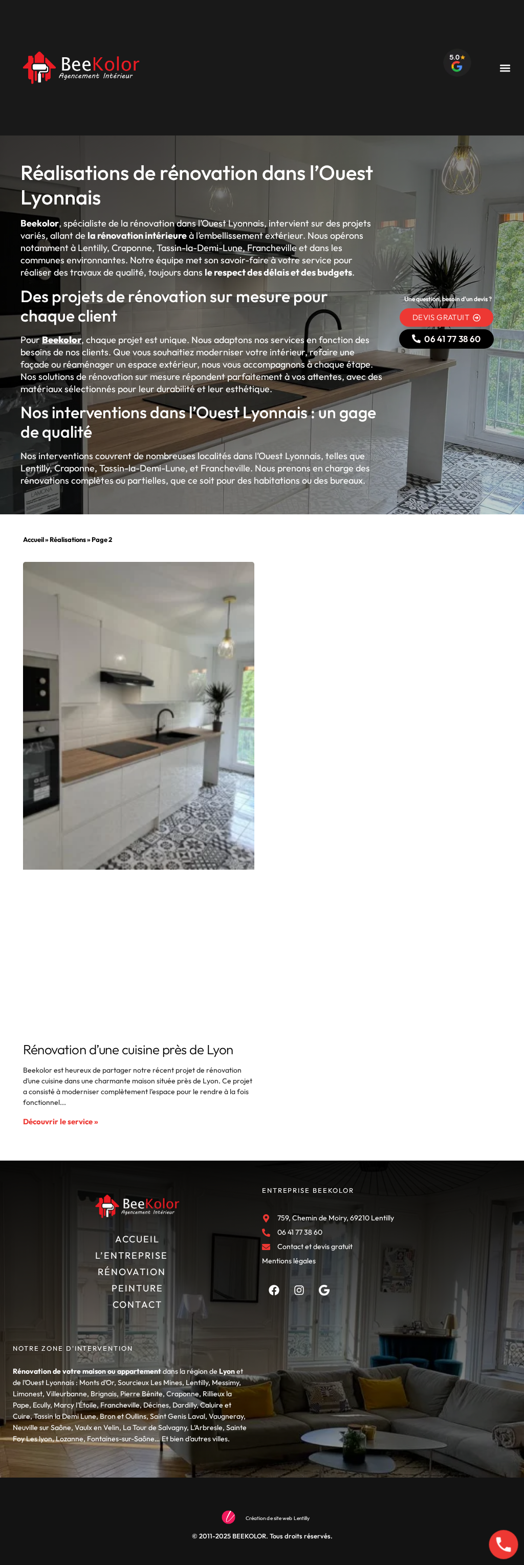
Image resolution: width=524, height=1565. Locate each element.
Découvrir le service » (60, 1121)
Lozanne (69, 1438)
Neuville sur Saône (42, 1427)
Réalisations (68, 539)
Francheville (120, 1405)
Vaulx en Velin (97, 1427)
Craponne (182, 1393)
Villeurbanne (66, 1393)
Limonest (27, 1393)
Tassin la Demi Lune (65, 1416)
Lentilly (197, 1382)
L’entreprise (131, 1255)
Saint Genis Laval (177, 1416)
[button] (505, 67)
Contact (137, 1304)
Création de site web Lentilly (278, 1518)
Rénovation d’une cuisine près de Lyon (128, 1049)
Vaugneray (226, 1416)
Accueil (33, 539)
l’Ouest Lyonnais (48, 1382)
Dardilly (184, 1405)
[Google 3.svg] (324, 1290)
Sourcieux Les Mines (150, 1382)
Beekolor (61, 340)
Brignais (104, 1393)
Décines (156, 1405)
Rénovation (132, 1272)
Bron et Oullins (123, 1416)
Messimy (225, 1382)
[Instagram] (299, 1290)
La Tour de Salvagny (155, 1427)
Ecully (41, 1405)
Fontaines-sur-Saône (121, 1438)
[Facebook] (274, 1290)
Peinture (138, 1288)
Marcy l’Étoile (75, 1405)
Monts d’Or (96, 1382)
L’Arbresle (206, 1427)
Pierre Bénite (141, 1393)
